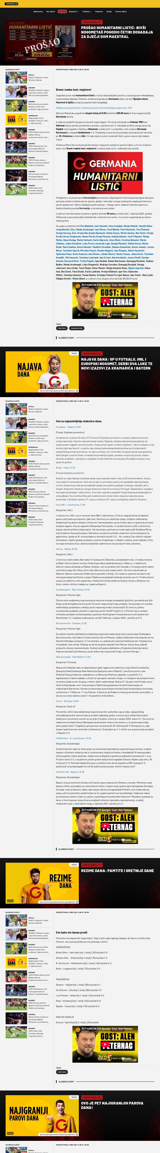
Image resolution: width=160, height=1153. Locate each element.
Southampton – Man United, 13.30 (72, 589)
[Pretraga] (152, 4)
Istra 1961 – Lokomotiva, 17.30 (70, 504)
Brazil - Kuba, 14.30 (65, 467)
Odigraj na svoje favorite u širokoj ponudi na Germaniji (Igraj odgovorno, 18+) (94, 107)
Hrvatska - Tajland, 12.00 (68, 426)
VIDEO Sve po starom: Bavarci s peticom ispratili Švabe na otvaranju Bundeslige (39, 162)
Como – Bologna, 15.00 (67, 701)
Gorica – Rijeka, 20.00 (66, 548)
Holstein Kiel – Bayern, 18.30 (70, 771)
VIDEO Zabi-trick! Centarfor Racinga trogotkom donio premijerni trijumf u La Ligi (37, 190)
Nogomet (31, 88)
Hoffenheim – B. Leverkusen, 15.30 (73, 738)
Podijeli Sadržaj (90, 22)
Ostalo (31, 75)
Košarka (31, 171)
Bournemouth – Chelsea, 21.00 (71, 623)
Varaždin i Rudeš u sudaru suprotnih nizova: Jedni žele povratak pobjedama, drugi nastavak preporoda (39, 93)
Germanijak (33, 116)
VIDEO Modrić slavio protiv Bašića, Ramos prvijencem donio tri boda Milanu (39, 135)
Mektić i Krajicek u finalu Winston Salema (38, 78)
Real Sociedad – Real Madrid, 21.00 (73, 656)
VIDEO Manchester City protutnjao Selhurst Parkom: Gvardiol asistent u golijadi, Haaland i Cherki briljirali (39, 148)
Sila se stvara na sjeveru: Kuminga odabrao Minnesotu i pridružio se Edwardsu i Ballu (38, 176)
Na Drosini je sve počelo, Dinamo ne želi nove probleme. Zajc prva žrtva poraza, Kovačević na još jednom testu (38, 107)
